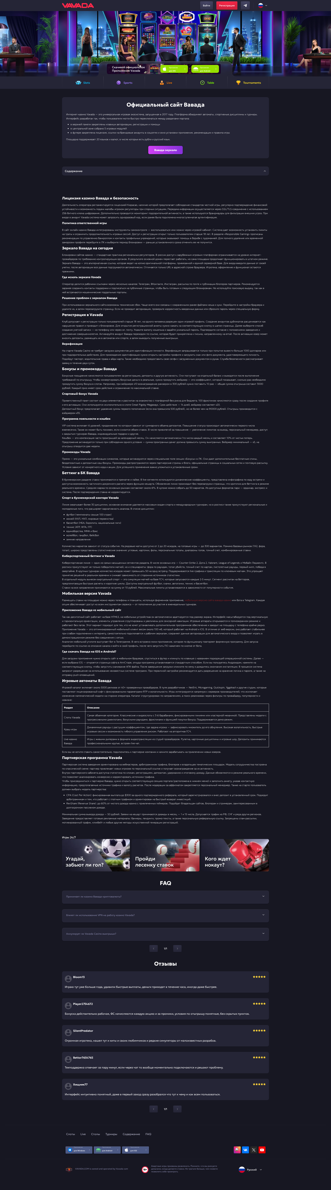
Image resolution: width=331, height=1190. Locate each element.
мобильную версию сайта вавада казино (208, 600)
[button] (327, 44)
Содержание (131, 1134)
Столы (95, 1134)
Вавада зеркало (165, 150)
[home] (78, 5)
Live (83, 1134)
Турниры (111, 1134)
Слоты (70, 1134)
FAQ (148, 1134)
